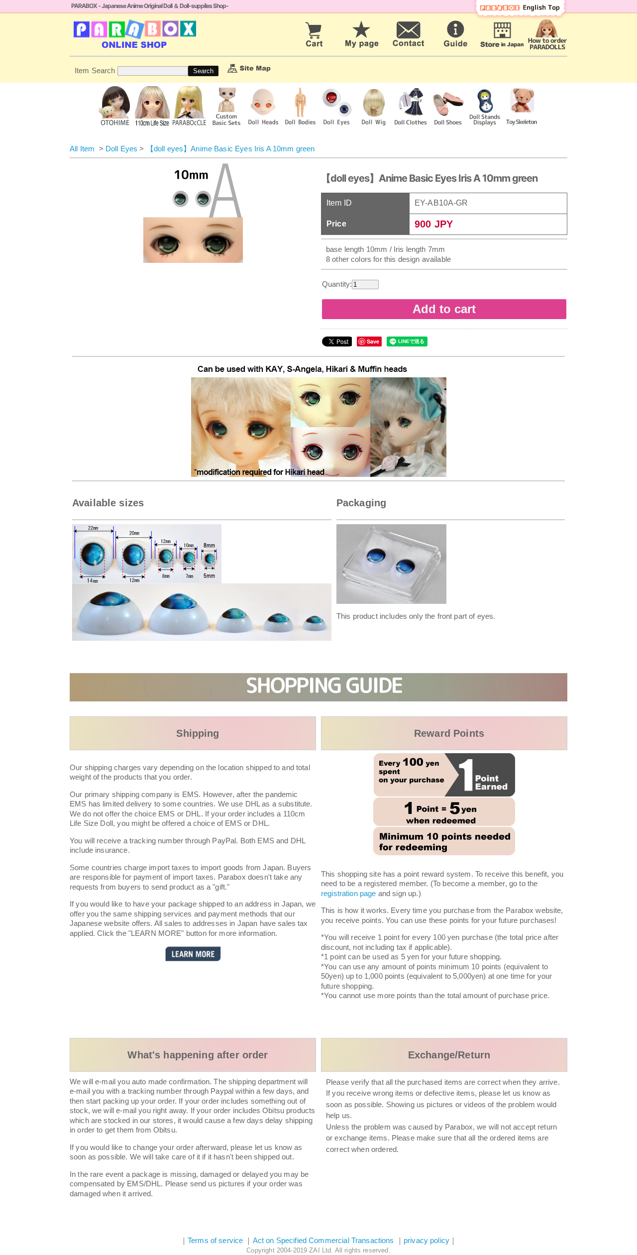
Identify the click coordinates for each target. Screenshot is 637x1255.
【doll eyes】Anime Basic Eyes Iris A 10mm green (230, 148)
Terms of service (215, 1240)
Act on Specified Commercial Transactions (324, 1240)
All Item (82, 148)
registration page (348, 893)
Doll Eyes (121, 148)
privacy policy (426, 1240)
